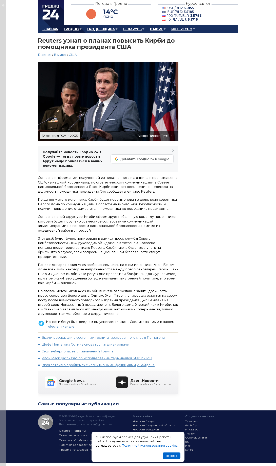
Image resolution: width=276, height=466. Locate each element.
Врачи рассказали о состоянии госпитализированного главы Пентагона (103, 337)
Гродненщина (101, 29)
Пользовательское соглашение (81, 435)
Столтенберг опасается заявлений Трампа (77, 351)
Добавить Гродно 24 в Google (144, 159)
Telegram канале (60, 326)
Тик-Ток (190, 433)
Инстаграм (192, 429)
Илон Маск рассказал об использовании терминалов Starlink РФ (97, 358)
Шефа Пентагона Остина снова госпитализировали (85, 344)
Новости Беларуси (146, 429)
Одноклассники (196, 437)
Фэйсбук (191, 425)
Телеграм (191, 421)
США (73, 55)
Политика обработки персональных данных (89, 440)
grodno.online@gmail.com (94, 424)
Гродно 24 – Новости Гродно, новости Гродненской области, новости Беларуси (51, 12)
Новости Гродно (144, 421)
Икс (188, 445)
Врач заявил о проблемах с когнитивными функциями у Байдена (98, 365)
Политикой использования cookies (149, 445)
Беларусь (132, 29)
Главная (50, 29)
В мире (156, 29)
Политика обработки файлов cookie (84, 444)
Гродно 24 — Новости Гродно (45, 422)
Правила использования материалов (84, 449)
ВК (187, 441)
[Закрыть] (173, 150)
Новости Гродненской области (154, 425)
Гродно (71, 29)
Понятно (171, 455)
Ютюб (189, 449)
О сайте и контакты (72, 430)
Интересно (181, 29)
